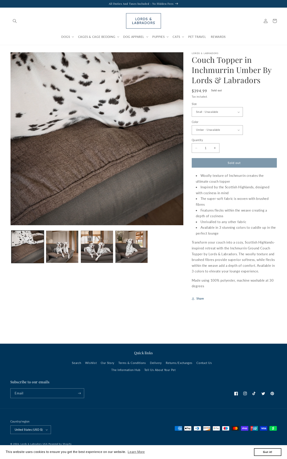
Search (76, 363)
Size (194, 104)
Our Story (107, 363)
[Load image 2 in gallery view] (62, 246)
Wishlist (91, 363)
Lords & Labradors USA (33, 444)
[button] (14, 20)
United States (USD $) (29, 429)
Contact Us (204, 363)
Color (195, 122)
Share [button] (200, 298)
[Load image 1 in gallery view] (27, 246)
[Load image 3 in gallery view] (97, 246)
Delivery (156, 363)
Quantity (197, 140)
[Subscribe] (79, 393)
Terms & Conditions (132, 363)
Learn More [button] (136, 452)
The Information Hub (125, 370)
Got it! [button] (267, 452)
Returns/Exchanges (179, 363)
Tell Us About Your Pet (160, 370)
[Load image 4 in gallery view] (131, 246)
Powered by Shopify (60, 444)
